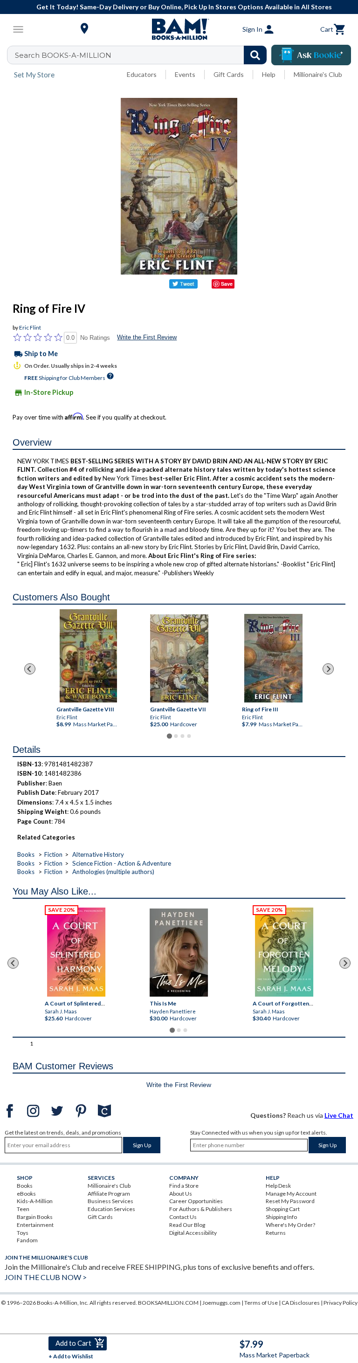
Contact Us (183, 1216)
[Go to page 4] (189, 736)
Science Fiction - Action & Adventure (121, 863)
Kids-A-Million (35, 1201)
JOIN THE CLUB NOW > (46, 1277)
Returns (276, 1232)
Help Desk (278, 1185)
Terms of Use (261, 1302)
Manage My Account (291, 1193)
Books (25, 854)
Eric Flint (30, 327)
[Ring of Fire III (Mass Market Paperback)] (273, 658)
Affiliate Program (109, 1193)
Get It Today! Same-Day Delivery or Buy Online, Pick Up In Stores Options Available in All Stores (184, 7)
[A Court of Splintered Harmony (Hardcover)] (76, 952)
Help (268, 74)
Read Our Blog (187, 1224)
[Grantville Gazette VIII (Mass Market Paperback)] (88, 655)
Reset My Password (290, 1201)
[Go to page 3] (182, 736)
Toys (22, 1232)
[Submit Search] (255, 55)
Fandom (27, 1240)
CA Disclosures (301, 1302)
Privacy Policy (341, 1302)
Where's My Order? (290, 1224)
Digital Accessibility (193, 1232)
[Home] (179, 29)
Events (185, 74)
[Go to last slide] (29, 669)
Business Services (110, 1201)
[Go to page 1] (169, 735)
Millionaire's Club (318, 74)
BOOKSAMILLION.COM (168, 1302)
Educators (142, 74)
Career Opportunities (196, 1201)
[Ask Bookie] (311, 55)
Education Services (111, 1208)
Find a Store (184, 1185)
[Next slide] (328, 669)
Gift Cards (228, 74)
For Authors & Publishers (200, 1208)
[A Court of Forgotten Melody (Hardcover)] (284, 952)
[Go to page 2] (176, 736)
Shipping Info (281, 1216)
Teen (23, 1208)
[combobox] (142, 55)
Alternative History (98, 854)
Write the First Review (147, 337)
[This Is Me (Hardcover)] (179, 953)
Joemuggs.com (221, 1302)
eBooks (26, 1193)
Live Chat (338, 1115)
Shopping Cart (283, 1208)
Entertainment (35, 1224)
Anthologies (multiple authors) (113, 871)
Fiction (53, 854)
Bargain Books (35, 1216)
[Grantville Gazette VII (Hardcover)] (179, 658)
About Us (180, 1193)
